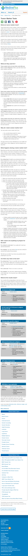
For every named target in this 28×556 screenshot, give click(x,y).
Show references (5, 408)
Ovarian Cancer (5, 437)
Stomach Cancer (5, 446)
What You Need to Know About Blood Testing (12, 498)
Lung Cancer (5, 431)
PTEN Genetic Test (6, 492)
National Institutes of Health (6, 551)
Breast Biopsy (5, 466)
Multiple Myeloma (6, 435)
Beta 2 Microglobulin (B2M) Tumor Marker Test (12, 460)
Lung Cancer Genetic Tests (8, 485)
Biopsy (3, 414)
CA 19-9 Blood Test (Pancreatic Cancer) (11, 468)
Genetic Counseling (6, 422)
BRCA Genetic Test (6, 464)
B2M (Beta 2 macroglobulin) (9, 384)
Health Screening (6, 427)
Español (25, 12)
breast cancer (14, 310)
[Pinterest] (16, 21)
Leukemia (4, 429)
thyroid (19, 345)
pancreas (11, 346)
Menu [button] (2, 12)
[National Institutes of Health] (2, 4)
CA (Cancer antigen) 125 (8, 289)
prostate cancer (13, 323)
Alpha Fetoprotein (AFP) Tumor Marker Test (12, 457)
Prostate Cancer (5, 442)
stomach (15, 345)
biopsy (9, 43)
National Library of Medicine (9, 4)
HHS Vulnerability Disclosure (7, 541)
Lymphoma (4, 433)
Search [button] (10, 12)
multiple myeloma (14, 386)
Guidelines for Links (5, 537)
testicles (16, 364)
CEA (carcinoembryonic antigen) (11, 342)
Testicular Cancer (6, 448)
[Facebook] (9, 21)
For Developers (4, 544)
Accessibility (3, 536)
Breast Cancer (5, 416)
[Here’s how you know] (14, 2)
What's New (3, 521)
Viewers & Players (4, 539)
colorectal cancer (13, 343)
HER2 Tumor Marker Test (7, 479)
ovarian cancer (13, 291)
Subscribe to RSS (4, 528)
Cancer (3, 418)
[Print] (5, 21)
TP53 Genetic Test (6, 496)
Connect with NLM (4, 530)
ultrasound (12, 218)
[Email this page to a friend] (2, 21)
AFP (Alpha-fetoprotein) (8, 361)
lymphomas (13, 387)
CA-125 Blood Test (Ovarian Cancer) (10, 470)
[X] (12, 21)
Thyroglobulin (5, 494)
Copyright (3, 534)
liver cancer (12, 362)
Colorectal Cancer (6, 420)
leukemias (20, 387)
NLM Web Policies (4, 533)
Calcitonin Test (5, 472)
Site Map (2, 523)
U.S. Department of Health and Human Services (10, 550)
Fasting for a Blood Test (7, 477)
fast (16, 249)
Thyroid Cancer (5, 450)
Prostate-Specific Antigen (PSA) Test (10, 489)
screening (21, 93)
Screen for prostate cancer (18, 326)
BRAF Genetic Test (6, 462)
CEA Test (4, 475)
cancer (7, 31)
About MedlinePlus (4, 520)
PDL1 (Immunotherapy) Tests (8, 487)
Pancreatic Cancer (6, 440)
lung (12, 345)
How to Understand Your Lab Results (10, 483)
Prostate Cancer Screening (8, 444)
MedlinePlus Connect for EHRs (7, 542)
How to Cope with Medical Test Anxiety (10, 481)
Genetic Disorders (6, 425)
